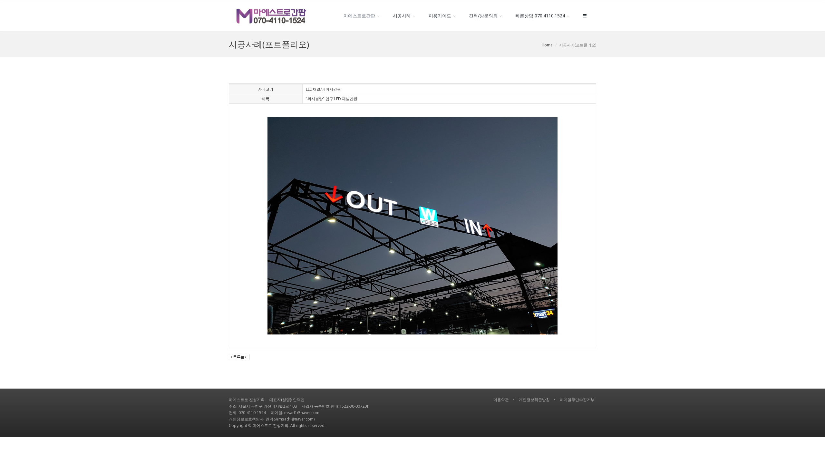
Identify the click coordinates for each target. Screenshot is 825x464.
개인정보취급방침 (534, 399)
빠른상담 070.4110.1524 (540, 16)
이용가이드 (440, 16)
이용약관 (501, 399)
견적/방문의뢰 (483, 16)
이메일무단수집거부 (577, 399)
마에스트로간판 (359, 16)
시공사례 (402, 16)
